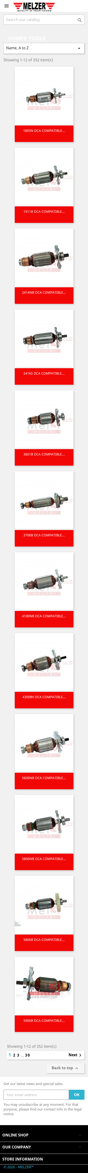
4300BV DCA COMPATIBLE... (44, 697)
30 (27, 1055)
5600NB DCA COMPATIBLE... (44, 778)
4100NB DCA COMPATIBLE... (44, 616)
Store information (22, 1159)
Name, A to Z (44, 48)
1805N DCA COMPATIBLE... (44, 130)
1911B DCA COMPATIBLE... (44, 211)
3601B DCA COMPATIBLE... (44, 454)
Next (76, 1055)
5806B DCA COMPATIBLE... (44, 939)
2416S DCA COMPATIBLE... (44, 373)
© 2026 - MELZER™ (19, 1167)
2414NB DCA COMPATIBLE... (44, 292)
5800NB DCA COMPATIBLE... (44, 858)
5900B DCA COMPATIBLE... (44, 1020)
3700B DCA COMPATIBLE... (44, 535)
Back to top (66, 1068)
